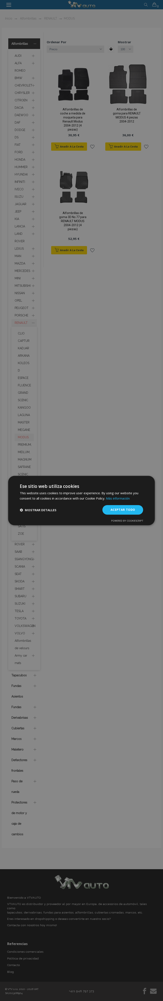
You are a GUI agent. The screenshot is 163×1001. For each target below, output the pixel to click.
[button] (38, 510)
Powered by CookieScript (127, 520)
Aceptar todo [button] (123, 510)
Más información (118, 498)
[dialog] (81, 500)
